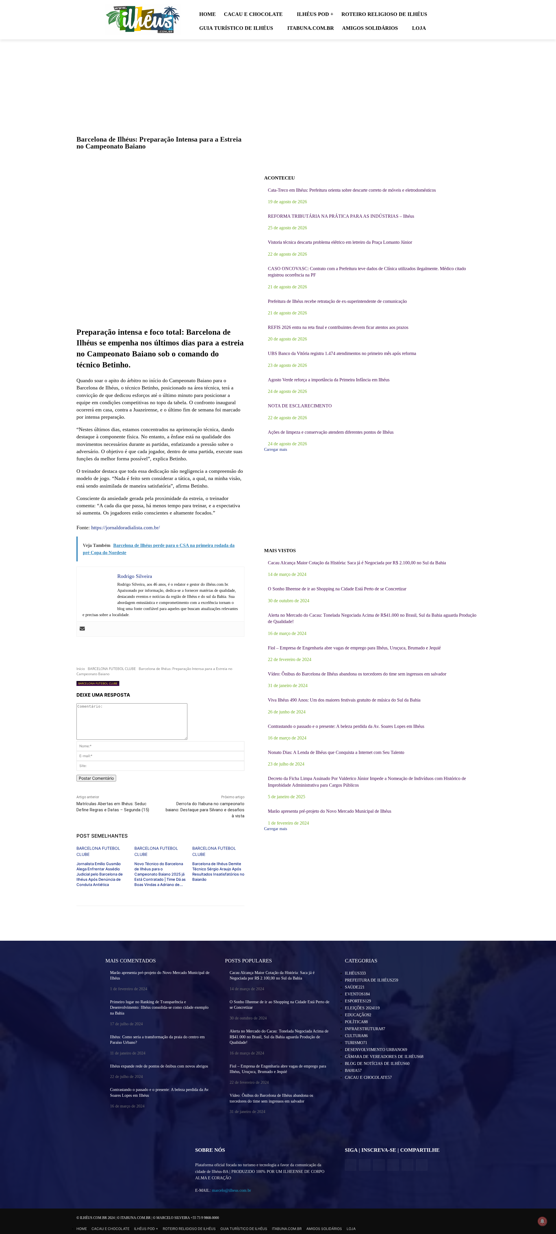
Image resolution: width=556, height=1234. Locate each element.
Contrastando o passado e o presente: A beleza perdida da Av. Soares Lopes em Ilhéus (346, 726)
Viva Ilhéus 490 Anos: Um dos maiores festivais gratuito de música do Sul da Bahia (344, 699)
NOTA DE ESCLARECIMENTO (300, 405)
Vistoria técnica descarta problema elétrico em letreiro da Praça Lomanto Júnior (340, 242)
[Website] (393, 1165)
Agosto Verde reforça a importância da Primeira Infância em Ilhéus (328, 379)
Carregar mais (275, 449)
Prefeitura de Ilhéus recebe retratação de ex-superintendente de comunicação (337, 301)
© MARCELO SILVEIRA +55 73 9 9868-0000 (186, 1218)
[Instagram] (364, 1165)
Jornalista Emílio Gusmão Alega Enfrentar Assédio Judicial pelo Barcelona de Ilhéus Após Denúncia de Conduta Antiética (99, 874)
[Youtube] (421, 1165)
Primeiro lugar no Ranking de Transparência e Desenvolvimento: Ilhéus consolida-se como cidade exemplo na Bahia (159, 1007)
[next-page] (191, 888)
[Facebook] (350, 1165)
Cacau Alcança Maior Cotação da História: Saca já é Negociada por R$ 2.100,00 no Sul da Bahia (357, 562)
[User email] (82, 629)
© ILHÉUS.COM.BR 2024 (96, 1218)
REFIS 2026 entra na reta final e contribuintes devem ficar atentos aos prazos (338, 327)
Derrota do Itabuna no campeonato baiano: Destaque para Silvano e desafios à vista (205, 810)
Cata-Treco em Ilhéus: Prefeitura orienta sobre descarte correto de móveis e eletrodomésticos (352, 190)
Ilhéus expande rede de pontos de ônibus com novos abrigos (159, 1066)
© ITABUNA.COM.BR (134, 1218)
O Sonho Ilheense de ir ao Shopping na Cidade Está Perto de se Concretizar (337, 588)
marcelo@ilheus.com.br (231, 1190)
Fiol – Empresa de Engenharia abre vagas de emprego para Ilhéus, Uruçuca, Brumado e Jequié (354, 647)
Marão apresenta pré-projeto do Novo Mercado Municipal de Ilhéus (329, 811)
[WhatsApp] (407, 1165)
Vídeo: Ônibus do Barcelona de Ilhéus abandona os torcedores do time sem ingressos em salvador (357, 673)
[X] (379, 1165)
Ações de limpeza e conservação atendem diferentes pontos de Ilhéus (331, 432)
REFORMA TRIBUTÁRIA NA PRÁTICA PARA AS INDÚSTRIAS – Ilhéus (341, 216)
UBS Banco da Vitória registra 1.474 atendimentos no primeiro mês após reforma (342, 353)
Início (80, 668)
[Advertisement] (160, 279)
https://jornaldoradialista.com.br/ (125, 527)
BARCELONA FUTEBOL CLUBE (112, 668)
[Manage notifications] (542, 1221)
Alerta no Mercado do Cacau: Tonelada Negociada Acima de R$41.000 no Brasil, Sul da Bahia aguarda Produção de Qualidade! (279, 1037)
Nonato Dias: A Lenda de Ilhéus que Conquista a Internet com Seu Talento (336, 752)
